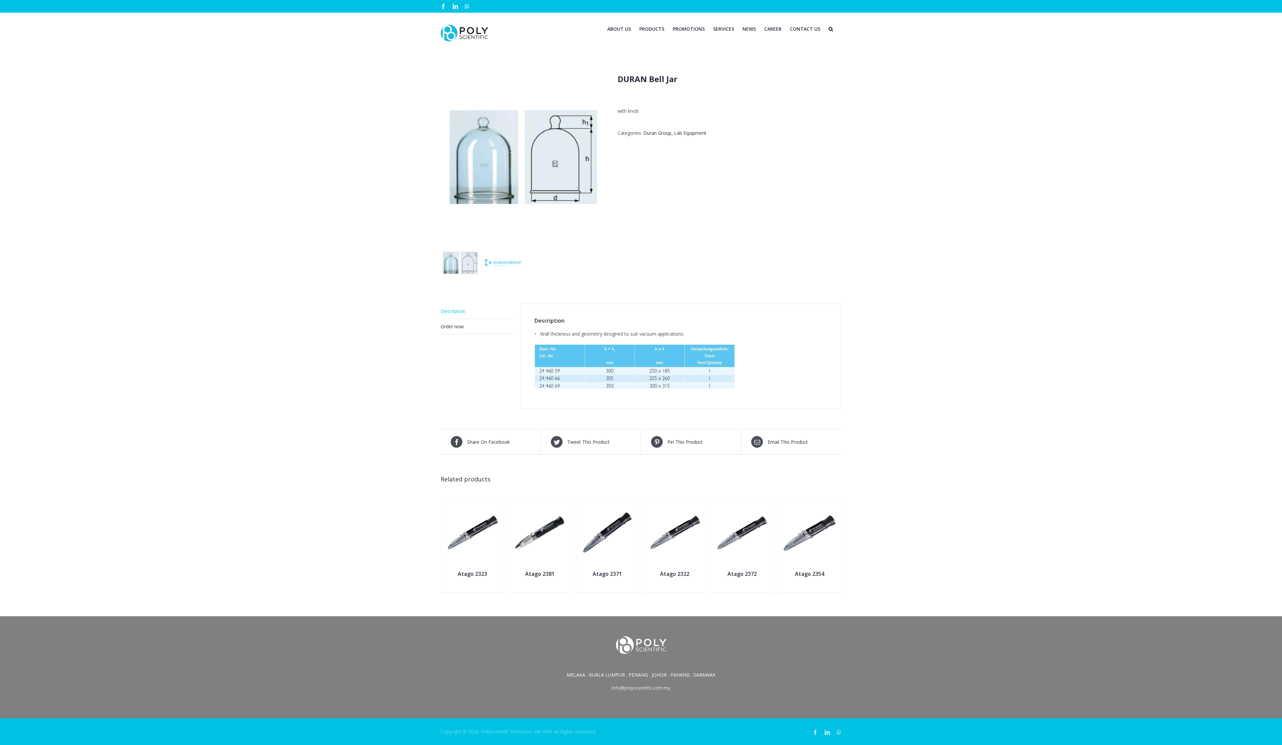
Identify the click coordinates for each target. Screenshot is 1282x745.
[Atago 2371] (607, 505)
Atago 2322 (674, 574)
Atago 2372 (742, 574)
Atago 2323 (472, 574)
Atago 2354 (809, 574)
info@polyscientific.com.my (641, 688)
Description (453, 311)
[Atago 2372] (742, 505)
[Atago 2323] (472, 505)
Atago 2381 (540, 574)
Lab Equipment (690, 133)
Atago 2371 (607, 574)
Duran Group (657, 133)
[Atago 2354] (809, 505)
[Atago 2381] (539, 505)
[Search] (831, 28)
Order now (452, 326)
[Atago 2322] (674, 505)
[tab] (477, 311)
